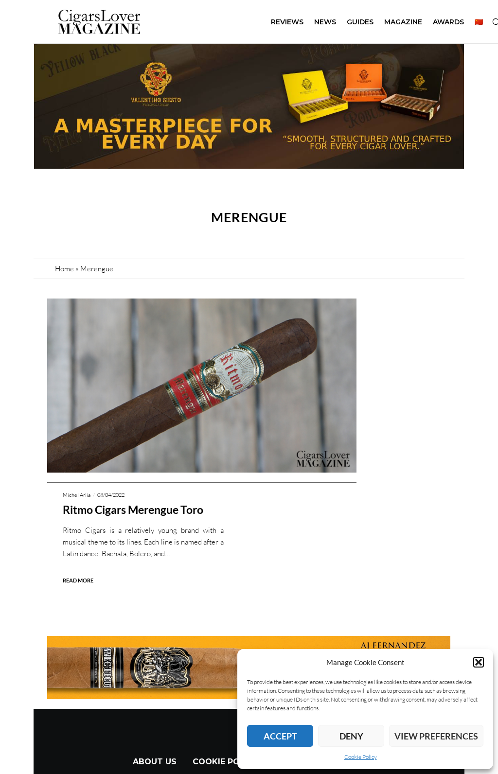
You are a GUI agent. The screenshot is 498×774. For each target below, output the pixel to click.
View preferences (436, 736)
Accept (280, 736)
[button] (478, 662)
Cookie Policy (360, 756)
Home (64, 268)
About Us (155, 761)
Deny (351, 736)
